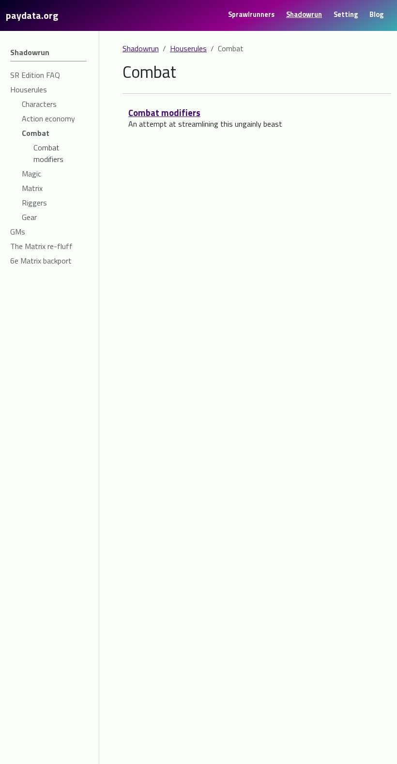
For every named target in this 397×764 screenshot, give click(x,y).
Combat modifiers (164, 112)
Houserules (188, 48)
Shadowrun (140, 48)
